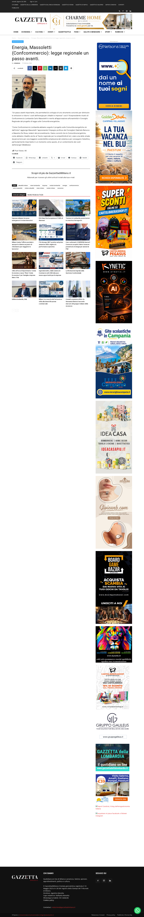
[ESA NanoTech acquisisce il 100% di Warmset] (51, 207)
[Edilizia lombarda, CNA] (24, 289)
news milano (40, 188)
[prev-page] (13, 310)
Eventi (50, 32)
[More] (71, 68)
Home (16, 32)
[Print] (60, 68)
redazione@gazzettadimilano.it (63, 907)
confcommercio (74, 185)
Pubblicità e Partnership (124, 915)
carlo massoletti (17, 188)
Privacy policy (111, 915)
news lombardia (35, 185)
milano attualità (29, 188)
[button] (119, 11)
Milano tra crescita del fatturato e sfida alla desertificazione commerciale (50, 301)
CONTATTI (121, 5)
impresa (44, 185)
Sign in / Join (33, 1)
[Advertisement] (114, 843)
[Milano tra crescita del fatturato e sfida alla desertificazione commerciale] (51, 289)
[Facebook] (123, 11)
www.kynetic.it (49, 915)
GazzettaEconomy (23, 38)
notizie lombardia (55, 185)
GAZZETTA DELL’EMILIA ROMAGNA (50, 5)
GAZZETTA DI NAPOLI (82, 5)
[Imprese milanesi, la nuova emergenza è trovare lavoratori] (24, 207)
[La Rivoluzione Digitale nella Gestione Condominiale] (78, 260)
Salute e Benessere (92, 32)
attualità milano (23, 185)
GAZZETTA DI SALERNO (96, 5)
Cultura (39, 32)
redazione (17, 63)
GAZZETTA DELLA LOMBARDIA (29, 5)
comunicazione (32, 915)
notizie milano (51, 188)
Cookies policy (48, 900)
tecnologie (41, 915)
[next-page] (17, 310)
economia (60, 188)
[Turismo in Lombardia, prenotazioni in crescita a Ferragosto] (78, 207)
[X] (35, 68)
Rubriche (119, 32)
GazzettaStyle (64, 32)
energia (65, 185)
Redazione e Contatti (98, 915)
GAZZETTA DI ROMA (67, 5)
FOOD (76, 32)
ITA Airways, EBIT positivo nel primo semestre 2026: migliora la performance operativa (51, 244)
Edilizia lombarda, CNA (19, 299)
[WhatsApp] (45, 68)
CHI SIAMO (15, 5)
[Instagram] (126, 11)
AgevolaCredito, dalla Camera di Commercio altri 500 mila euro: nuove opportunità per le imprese (50, 273)
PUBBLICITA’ (15, 8)
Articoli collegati (19, 195)
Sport (107, 32)
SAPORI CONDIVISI (110, 5)
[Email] (55, 68)
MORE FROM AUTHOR (35, 195)
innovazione (23, 915)
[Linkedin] (130, 11)
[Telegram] (66, 68)
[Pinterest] (40, 68)
